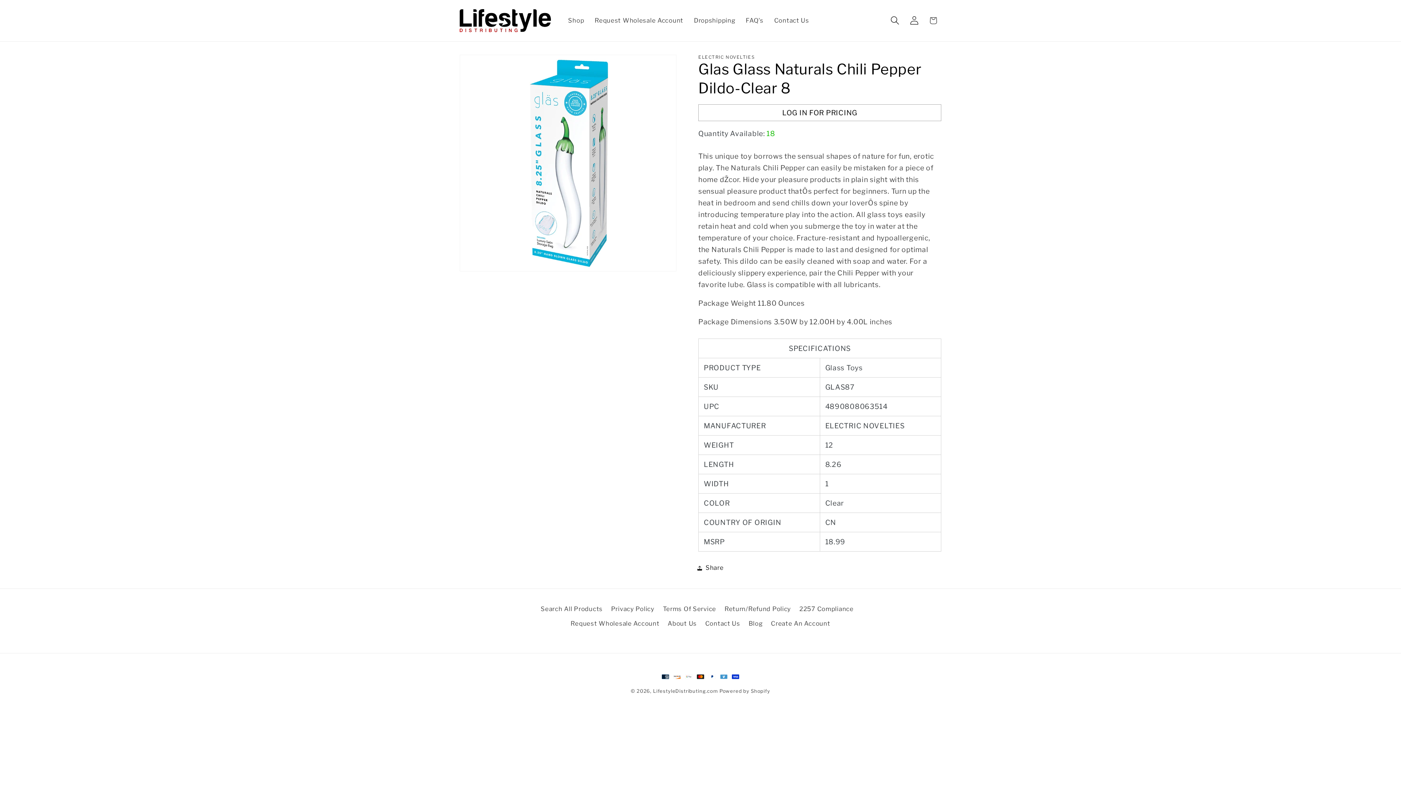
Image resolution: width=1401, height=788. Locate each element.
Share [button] (715, 567)
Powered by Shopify (744, 691)
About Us (682, 623)
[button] (894, 20)
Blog (756, 623)
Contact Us (722, 623)
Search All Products (572, 609)
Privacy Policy (633, 609)
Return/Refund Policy (758, 609)
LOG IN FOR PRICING (819, 112)
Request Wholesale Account (615, 623)
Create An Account (800, 623)
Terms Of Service (690, 609)
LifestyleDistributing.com (685, 691)
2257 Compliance (826, 609)
